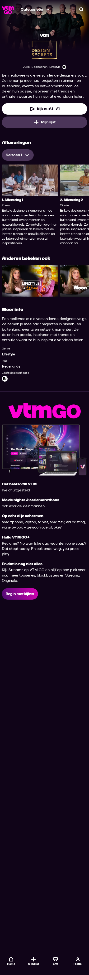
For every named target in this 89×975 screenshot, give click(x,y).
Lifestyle (8, 354)
